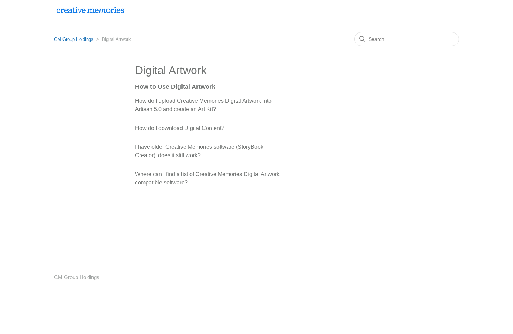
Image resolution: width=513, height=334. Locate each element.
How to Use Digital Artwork (175, 86)
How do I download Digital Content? (179, 128)
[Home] (90, 16)
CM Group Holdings (74, 39)
